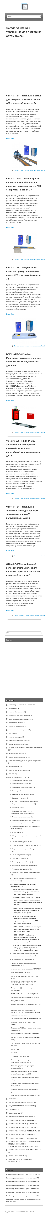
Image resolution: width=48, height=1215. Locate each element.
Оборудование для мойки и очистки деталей (26, 836)
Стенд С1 (14, 1053)
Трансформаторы (14, 1113)
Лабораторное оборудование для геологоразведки (25, 760)
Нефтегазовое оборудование (18, 770)
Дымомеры (15, 791)
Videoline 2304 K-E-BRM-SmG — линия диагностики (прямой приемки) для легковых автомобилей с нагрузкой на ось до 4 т (23, 448)
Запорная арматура (15, 737)
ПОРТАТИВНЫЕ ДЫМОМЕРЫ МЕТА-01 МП (25, 1034)
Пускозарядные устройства (21, 862)
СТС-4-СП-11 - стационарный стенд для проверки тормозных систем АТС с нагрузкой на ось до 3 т (28, 910)
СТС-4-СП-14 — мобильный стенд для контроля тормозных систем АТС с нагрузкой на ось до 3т (23, 99)
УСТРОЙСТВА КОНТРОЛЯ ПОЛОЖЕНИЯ (22, 1127)
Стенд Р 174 (15, 1049)
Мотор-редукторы (14, 766)
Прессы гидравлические (20, 855)
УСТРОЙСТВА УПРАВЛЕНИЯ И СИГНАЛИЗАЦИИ (25, 1150)
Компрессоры (16, 807)
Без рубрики (13, 708)
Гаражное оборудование (16, 726)
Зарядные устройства (19, 798)
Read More (10, 138)
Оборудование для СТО (17, 777)
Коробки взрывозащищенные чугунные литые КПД (22, 1192)
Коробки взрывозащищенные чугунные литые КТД (22, 1181)
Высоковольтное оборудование (19, 715)
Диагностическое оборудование (22, 787)
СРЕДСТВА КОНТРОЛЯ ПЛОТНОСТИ (21, 1106)
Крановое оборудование (16, 753)
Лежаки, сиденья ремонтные (21, 817)
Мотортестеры (16, 832)
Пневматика (13, 1099)
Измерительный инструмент (18, 740)
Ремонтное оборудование (20, 869)
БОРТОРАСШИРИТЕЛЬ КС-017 (21, 972)
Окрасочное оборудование (20, 841)
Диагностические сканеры (20, 783)
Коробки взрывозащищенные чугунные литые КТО (22, 1178)
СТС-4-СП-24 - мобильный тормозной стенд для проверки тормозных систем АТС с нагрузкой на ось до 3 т (27, 948)
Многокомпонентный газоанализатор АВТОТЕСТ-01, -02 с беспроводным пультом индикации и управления (25, 1013)
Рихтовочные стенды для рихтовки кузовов (26, 872)
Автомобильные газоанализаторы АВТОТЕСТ (26, 969)
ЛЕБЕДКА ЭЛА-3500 (17, 1001)
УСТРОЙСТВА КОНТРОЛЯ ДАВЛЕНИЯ (21, 1124)
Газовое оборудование (16, 722)
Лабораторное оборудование (18, 757)
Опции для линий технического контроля (25, 845)
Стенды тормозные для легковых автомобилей (29, 170)
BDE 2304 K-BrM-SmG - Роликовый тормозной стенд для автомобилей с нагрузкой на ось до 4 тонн (27, 892)
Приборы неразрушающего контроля (21, 1102)
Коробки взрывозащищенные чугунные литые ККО (22, 1196)
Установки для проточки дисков (22, 959)
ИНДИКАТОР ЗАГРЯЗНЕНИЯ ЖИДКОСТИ (24, 994)
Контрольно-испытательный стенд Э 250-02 (25, 997)
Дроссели (12, 733)
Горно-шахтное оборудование (18, 730)
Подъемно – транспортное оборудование (25, 849)
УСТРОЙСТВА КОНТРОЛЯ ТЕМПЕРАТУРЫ (23, 1131)
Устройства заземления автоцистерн (21, 1116)
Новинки (11, 774)
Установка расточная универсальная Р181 (25, 1089)
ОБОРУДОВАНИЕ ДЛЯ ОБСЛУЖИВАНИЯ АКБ (26, 1018)
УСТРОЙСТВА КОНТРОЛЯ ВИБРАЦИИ (21, 1120)
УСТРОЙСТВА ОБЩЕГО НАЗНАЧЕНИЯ (21, 1138)
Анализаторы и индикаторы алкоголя (21, 705)
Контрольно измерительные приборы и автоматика (25, 747)
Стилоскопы (13, 1109)
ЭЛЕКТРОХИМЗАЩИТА (16, 1155)
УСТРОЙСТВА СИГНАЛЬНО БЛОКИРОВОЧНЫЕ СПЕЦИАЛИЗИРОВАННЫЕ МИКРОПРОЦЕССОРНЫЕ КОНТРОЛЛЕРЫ (24, 1144)
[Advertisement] (24, 65)
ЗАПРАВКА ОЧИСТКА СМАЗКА (22, 794)
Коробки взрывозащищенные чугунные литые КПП (22, 1185)
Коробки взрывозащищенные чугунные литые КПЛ (22, 1188)
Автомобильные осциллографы (22, 780)
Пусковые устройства (19, 858)
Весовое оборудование (16, 712)
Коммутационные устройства (18, 744)
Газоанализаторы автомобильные (20, 719)
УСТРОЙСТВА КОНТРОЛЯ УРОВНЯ (21, 1134)
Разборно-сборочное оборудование (23, 865)
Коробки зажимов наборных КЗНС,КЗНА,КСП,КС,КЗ (23, 1174)
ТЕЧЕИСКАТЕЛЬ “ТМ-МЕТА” (20, 1056)
